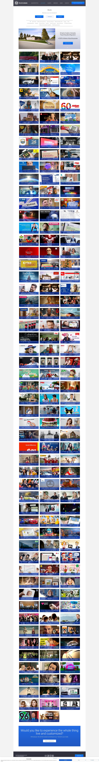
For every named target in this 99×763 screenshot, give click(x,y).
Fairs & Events (42, 23)
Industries (50, 16)
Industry (36, 23)
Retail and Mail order (59, 21)
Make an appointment (49, 741)
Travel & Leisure (53, 23)
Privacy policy (55, 758)
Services (56, 3)
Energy (65, 21)
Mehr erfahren (68, 43)
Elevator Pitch (34, 3)
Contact (67, 3)
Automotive (34, 21)
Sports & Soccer (60, 23)
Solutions (60, 16)
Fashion (47, 23)
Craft (68, 21)
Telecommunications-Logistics (45, 24)
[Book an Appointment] (76, 1)
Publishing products (56, 24)
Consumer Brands (50, 21)
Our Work (43, 3)
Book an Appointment (78, 3)
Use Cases (39, 16)
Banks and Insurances (41, 21)
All (30, 21)
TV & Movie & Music (68, 23)
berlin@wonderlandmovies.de (21, 755)
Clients (49, 3)
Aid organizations (30, 23)
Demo (61, 3)
